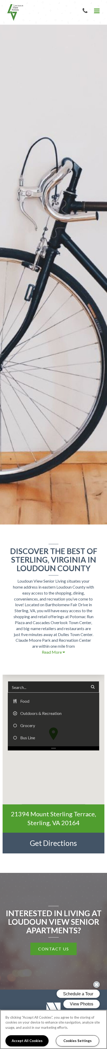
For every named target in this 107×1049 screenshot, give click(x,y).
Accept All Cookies (27, 1041)
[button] (86, 11)
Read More (52, 652)
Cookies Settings (77, 1041)
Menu (96, 11)
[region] (53, 1029)
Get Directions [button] (67, 842)
